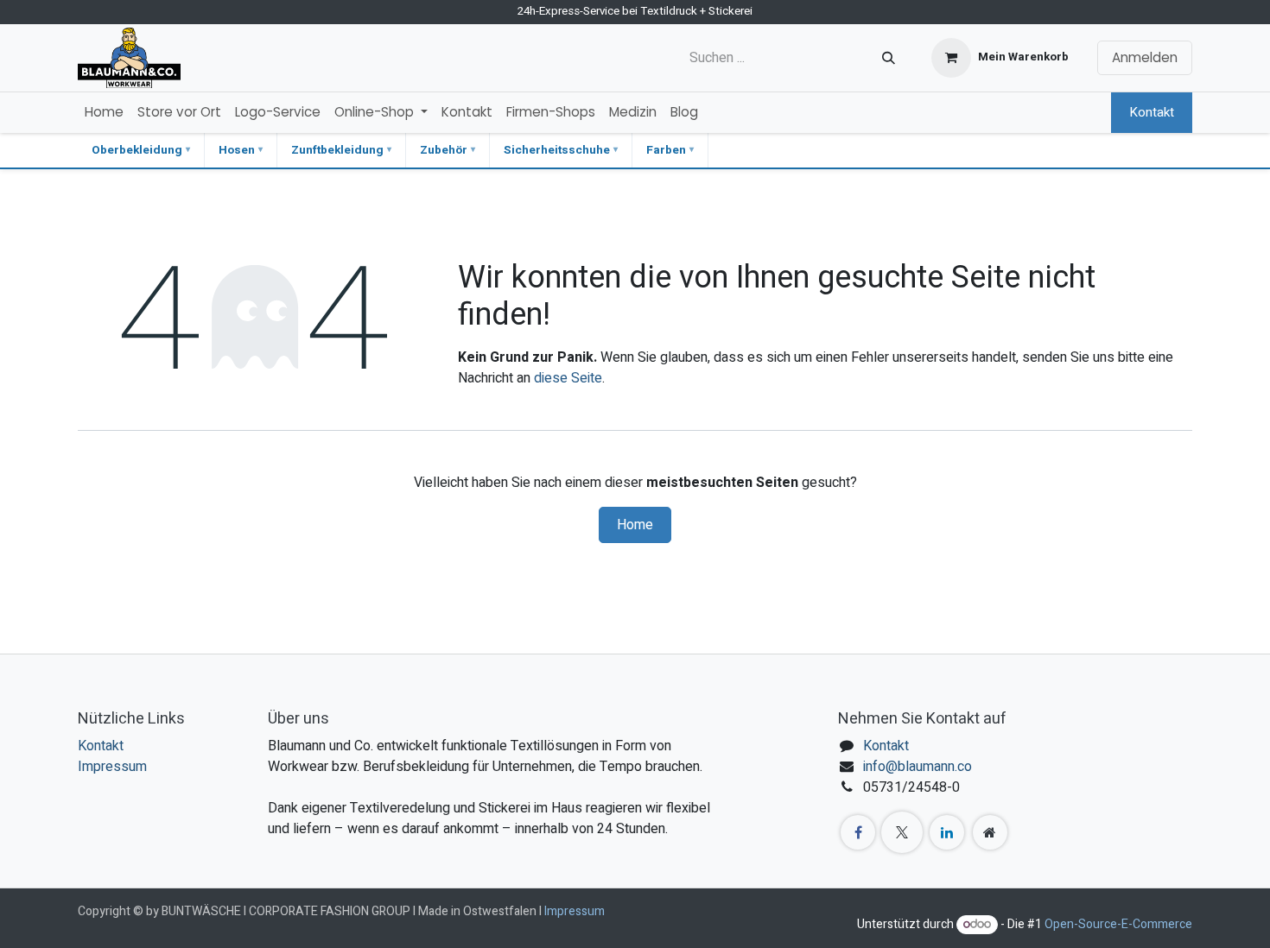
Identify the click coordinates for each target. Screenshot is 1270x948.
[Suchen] (888, 57)
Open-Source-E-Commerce (1118, 924)
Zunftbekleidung (337, 150)
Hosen (237, 150)
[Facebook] (858, 832)
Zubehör (443, 150)
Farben (666, 150)
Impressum (112, 766)
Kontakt (1151, 112)
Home (635, 525)
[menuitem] (104, 113)
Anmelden (1145, 57)
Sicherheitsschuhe (557, 150)
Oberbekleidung (137, 150)
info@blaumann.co (917, 766)
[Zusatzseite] (990, 832)
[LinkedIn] (947, 832)
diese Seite (568, 378)
